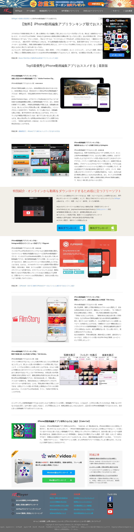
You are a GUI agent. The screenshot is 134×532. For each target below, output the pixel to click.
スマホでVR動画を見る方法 (58, 502)
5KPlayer (18, 11)
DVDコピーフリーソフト (93, 11)
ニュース (60, 521)
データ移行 (30, 11)
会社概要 (128, 11)
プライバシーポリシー (72, 521)
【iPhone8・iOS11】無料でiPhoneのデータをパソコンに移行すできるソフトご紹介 (46, 286)
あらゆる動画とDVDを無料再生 (27, 500)
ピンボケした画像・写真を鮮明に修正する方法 (103, 467)
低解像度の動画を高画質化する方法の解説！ (103, 458)
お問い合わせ (51, 521)
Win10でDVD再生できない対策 (59, 505)
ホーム (35, 521)
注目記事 (77, 494)
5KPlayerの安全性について (58, 513)
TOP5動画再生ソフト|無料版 (82, 505)
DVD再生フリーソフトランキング (84, 498)
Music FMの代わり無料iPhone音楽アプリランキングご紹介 (38, 58)
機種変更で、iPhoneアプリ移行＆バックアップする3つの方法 (39, 131)
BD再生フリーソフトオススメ (83, 502)
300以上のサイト (102, 209)
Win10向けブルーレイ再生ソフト (84, 509)
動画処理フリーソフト (48, 11)
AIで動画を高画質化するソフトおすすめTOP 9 (103, 475)
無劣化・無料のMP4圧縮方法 (59, 498)
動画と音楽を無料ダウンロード (27, 505)
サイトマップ (96, 521)
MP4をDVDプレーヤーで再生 (59, 509)
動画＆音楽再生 (24, 19)
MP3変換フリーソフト (70, 11)
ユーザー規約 (85, 521)
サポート (116, 11)
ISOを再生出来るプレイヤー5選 (83, 513)
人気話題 (53, 494)
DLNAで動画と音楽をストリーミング (29, 513)
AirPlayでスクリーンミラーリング (28, 509)
